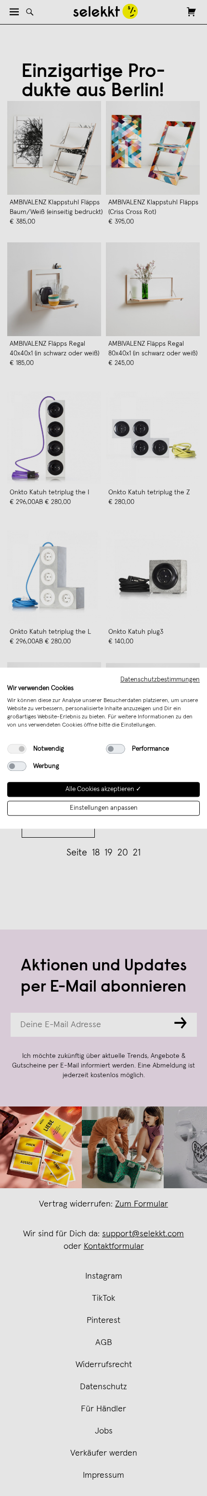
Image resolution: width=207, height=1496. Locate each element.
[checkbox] (16, 749)
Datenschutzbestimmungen (160, 679)
